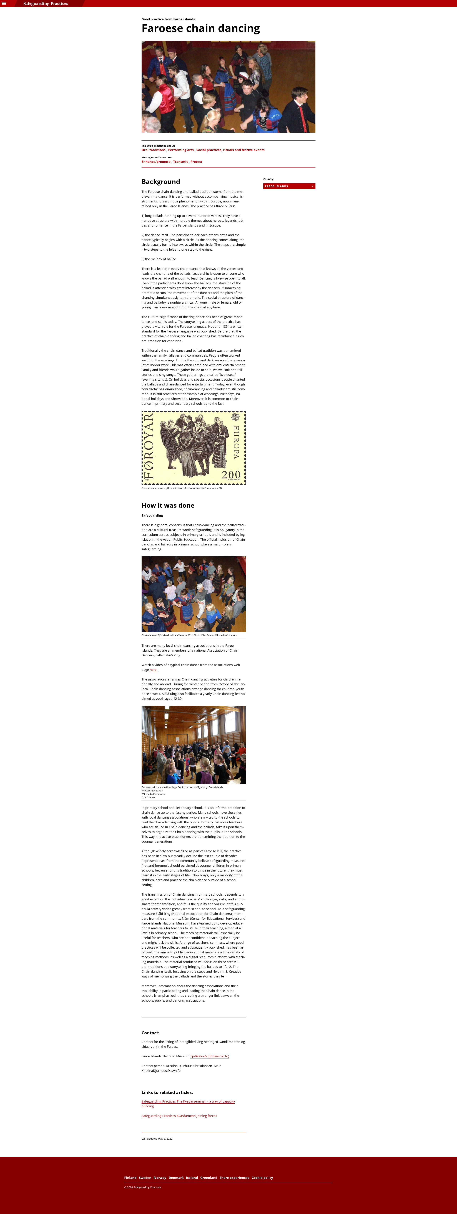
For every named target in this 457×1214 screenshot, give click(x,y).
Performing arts (181, 150)
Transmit (180, 161)
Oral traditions (153, 150)
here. (153, 669)
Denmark (176, 1177)
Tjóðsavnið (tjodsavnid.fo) (209, 1056)
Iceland (192, 1177)
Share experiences (234, 1177)
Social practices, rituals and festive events (230, 150)
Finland (130, 1177)
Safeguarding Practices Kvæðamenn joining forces (179, 1116)
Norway (160, 1177)
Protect (196, 161)
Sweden (145, 1177)
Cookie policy (262, 1177)
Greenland (208, 1177)
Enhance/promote (156, 161)
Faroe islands (276, 186)
